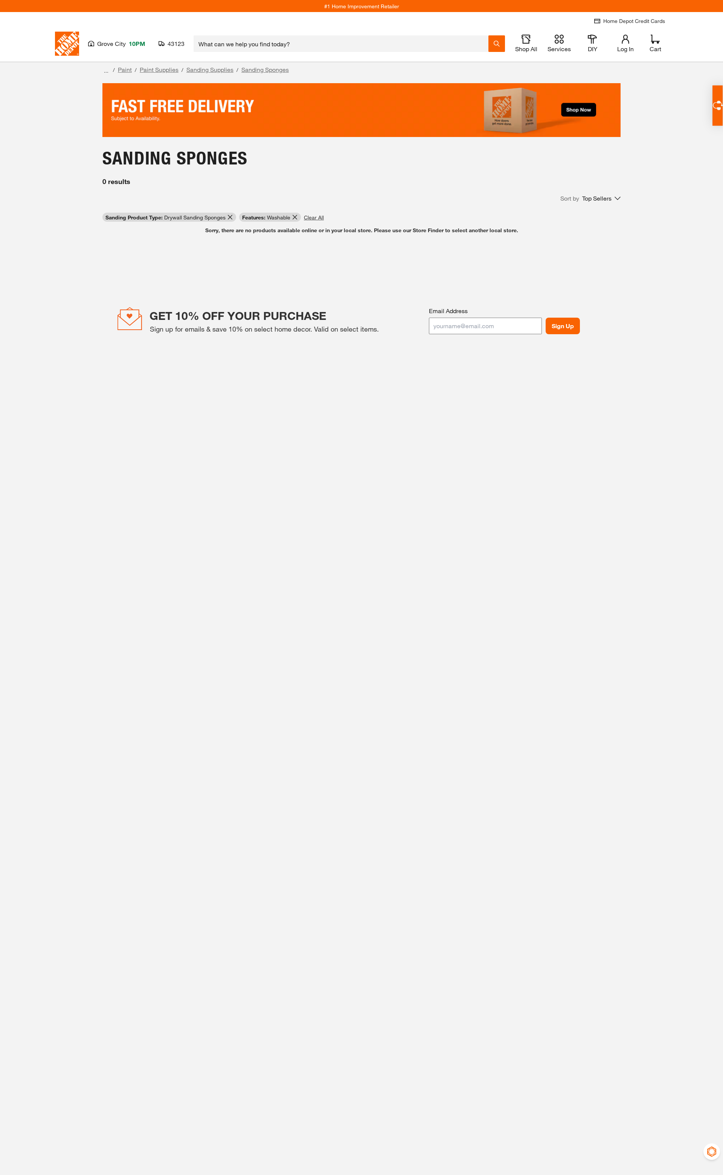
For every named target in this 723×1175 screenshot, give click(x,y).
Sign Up (563, 325)
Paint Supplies (159, 69)
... (106, 70)
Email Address (448, 310)
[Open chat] (717, 105)
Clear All (314, 217)
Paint (125, 69)
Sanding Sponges (265, 69)
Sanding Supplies (209, 69)
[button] (590, 198)
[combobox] (341, 44)
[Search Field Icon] (496, 43)
